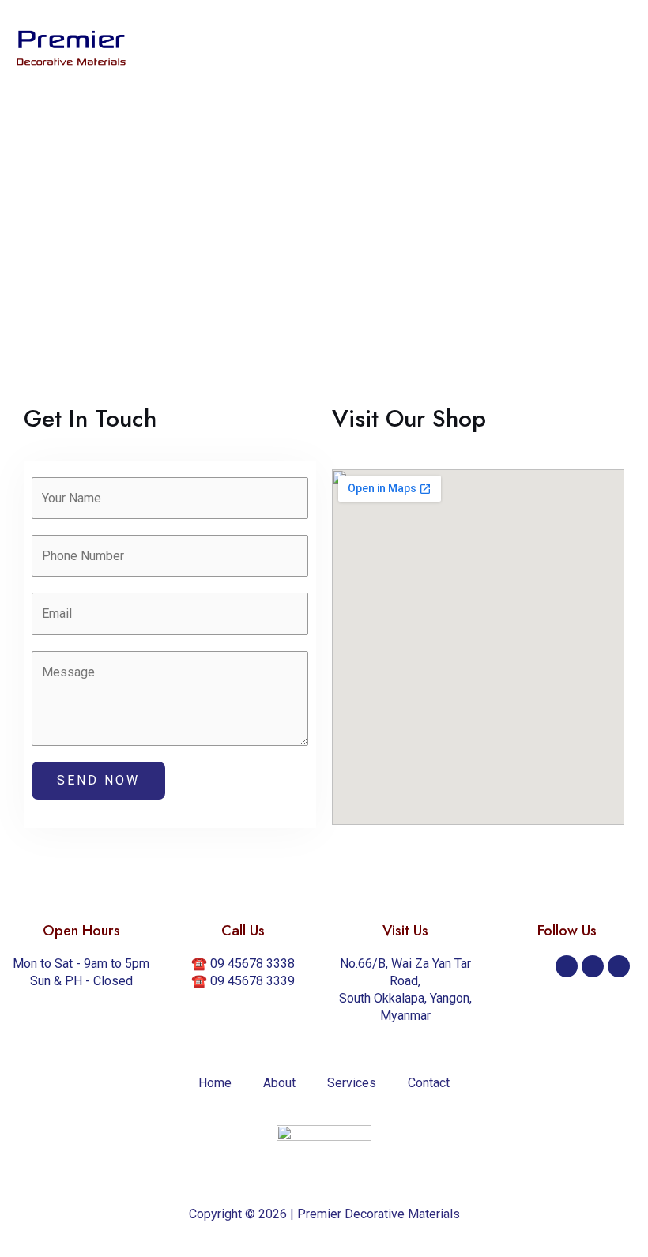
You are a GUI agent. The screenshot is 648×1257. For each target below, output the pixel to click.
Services (351, 1082)
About (279, 1082)
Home (215, 1082)
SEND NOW (98, 780)
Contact (429, 1082)
